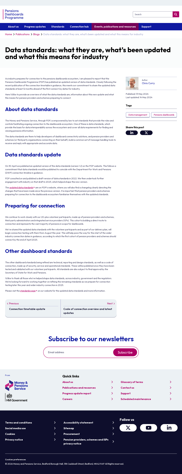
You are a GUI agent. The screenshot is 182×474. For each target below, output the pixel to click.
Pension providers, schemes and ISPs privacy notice (86, 441)
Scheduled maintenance (136, 399)
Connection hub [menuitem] (79, 26)
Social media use (15, 428)
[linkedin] (169, 427)
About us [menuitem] (13, 26)
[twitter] (128, 427)
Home (8, 34)
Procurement (72, 434)
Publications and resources (79, 387)
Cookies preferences (15, 459)
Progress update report (76, 393)
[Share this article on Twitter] (146, 132)
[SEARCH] (176, 14)
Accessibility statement (78, 422)
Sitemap (69, 428)
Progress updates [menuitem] (35, 26)
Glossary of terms (132, 382)
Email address (56, 352)
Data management (137, 114)
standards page (28, 290)
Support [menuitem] (146, 26)
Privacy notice (14, 439)
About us (67, 382)
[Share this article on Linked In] (132, 132)
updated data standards (21, 187)
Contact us (127, 387)
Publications (23, 34)
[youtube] (148, 427)
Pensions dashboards (164, 114)
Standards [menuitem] (57, 26)
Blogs (36, 34)
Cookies (10, 434)
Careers (67, 399)
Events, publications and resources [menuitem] (115, 26)
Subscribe (125, 352)
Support (126, 393)
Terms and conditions (18, 422)
